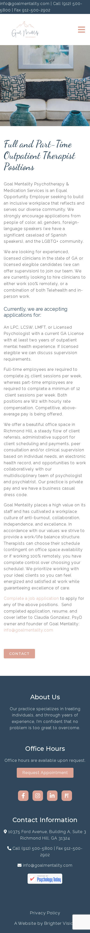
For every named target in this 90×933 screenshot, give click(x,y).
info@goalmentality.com (28, 630)
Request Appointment (45, 772)
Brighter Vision (60, 923)
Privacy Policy (45, 912)
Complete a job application (31, 598)
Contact (19, 653)
